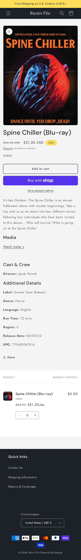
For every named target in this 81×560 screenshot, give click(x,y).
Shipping (7, 148)
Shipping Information (22, 477)
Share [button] (11, 357)
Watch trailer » (14, 247)
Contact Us (15, 468)
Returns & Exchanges (22, 486)
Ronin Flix (34, 552)
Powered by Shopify (51, 552)
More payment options (41, 190)
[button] (8, 13)
